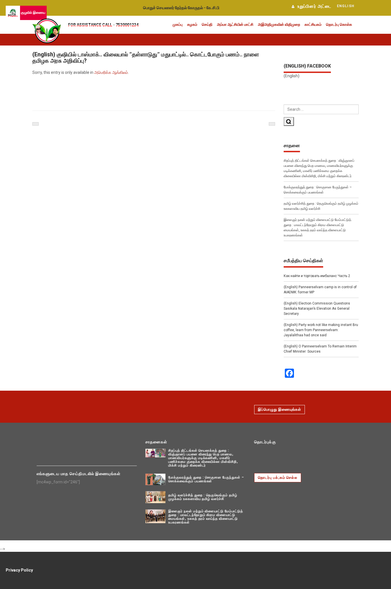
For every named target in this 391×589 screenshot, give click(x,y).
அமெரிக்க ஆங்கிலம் (111, 72)
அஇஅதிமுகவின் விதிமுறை (279, 24)
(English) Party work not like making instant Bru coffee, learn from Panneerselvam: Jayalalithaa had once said (321, 330)
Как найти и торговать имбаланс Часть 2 (317, 276)
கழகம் (192, 24)
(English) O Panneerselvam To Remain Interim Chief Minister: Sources (320, 348)
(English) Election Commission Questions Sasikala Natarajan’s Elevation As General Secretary (317, 308)
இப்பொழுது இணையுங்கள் (279, 409)
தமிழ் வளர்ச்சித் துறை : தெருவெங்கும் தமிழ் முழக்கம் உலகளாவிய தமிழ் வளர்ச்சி (321, 206)
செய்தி (207, 24)
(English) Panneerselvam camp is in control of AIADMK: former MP (320, 289)
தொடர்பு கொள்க (339, 24)
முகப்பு (178, 24)
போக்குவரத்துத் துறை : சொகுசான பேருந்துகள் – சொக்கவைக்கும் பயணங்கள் (318, 189)
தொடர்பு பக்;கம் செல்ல (277, 477)
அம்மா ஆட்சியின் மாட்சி (235, 24)
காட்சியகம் (313, 24)
